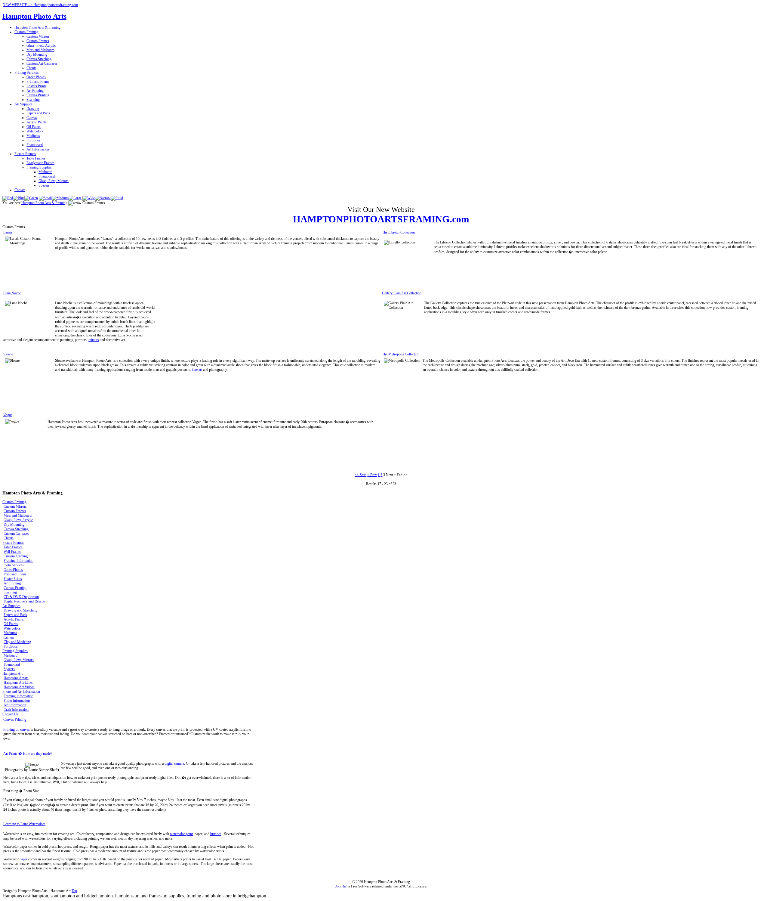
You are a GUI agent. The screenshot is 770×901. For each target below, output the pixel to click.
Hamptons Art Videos (19, 687)
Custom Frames (37, 41)
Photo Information (17, 700)
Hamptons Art (12, 673)
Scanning (33, 100)
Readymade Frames (40, 163)
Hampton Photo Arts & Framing (37, 27)
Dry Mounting (36, 54)
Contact (19, 190)
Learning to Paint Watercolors (24, 824)
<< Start (360, 475)
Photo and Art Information (21, 691)
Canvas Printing (37, 95)
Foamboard (34, 145)
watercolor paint (181, 834)
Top (74, 891)
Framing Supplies (39, 167)
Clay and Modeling (17, 642)
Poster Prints (13, 579)
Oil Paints (33, 127)
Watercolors (34, 131)
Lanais (8, 232)
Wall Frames (12, 552)
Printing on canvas (16, 729)
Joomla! (341, 886)
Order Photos (36, 77)
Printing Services (26, 72)
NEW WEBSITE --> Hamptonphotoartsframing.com (40, 5)
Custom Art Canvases (41, 63)
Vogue (7, 415)
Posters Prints (36, 86)
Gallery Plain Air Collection (401, 293)
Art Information (37, 149)
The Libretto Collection (398, 232)
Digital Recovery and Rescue (24, 601)
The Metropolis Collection (400, 354)
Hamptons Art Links (18, 682)
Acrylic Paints (36, 122)
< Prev (372, 475)
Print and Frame (37, 81)
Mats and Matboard (40, 50)
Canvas (31, 118)
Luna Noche (12, 293)
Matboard (45, 172)
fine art (197, 369)
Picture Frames (25, 154)
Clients (31, 68)
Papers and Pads (38, 113)
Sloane (8, 354)
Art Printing (35, 90)
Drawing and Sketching (20, 610)
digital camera (174, 763)
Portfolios (33, 140)
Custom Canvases (16, 533)
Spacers (44, 185)
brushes (215, 834)
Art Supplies (23, 104)
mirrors (93, 340)
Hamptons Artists (16, 678)
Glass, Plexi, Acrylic (41, 45)
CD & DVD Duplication (21, 597)
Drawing (32, 109)
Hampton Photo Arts (34, 16)
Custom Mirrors (38, 36)
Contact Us (10, 714)
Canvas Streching (38, 59)
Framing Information (18, 561)
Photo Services (13, 565)
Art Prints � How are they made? (27, 753)
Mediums (33, 136)
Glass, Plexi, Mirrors (53, 181)
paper (23, 859)
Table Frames (35, 158)
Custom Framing (26, 32)
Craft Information (16, 709)
